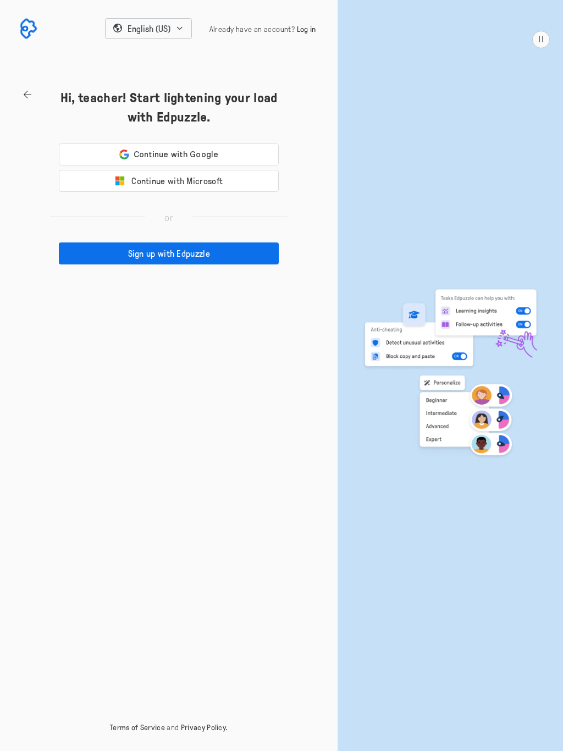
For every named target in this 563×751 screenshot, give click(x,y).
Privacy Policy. (204, 727)
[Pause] (541, 39)
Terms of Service (137, 727)
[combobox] (148, 28)
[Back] (18, 94)
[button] (148, 28)
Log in (306, 29)
